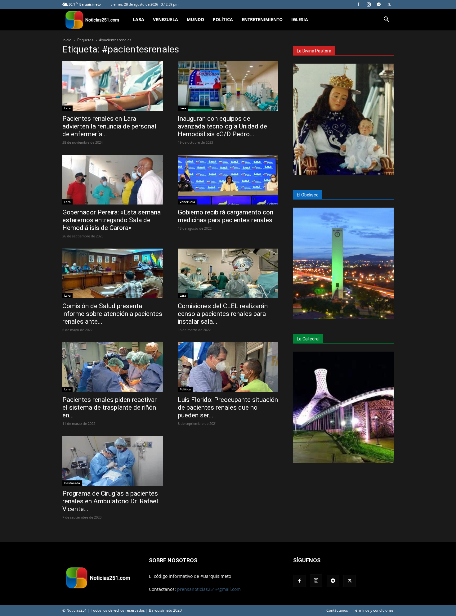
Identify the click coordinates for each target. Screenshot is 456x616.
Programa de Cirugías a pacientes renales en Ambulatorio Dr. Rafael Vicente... (110, 501)
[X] (389, 4)
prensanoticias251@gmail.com (209, 589)
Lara (138, 19)
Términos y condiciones (373, 610)
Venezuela (165, 19)
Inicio (66, 40)
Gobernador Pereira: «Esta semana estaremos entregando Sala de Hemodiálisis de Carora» (111, 220)
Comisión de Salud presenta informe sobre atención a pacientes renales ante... (112, 313)
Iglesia (299, 19)
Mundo (195, 19)
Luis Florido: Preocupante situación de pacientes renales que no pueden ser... (228, 407)
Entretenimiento (262, 19)
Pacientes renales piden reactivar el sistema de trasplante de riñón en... (109, 407)
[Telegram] (378, 4)
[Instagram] (368, 4)
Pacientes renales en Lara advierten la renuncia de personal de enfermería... (109, 126)
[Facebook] (358, 4)
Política (223, 19)
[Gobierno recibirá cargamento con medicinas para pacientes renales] (228, 180)
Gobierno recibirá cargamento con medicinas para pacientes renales (225, 216)
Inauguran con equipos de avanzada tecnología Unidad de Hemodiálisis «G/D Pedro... (222, 126)
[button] (386, 20)
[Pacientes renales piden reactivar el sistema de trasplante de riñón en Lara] (112, 367)
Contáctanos (337, 610)
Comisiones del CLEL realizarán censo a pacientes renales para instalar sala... (223, 313)
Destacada (72, 483)
